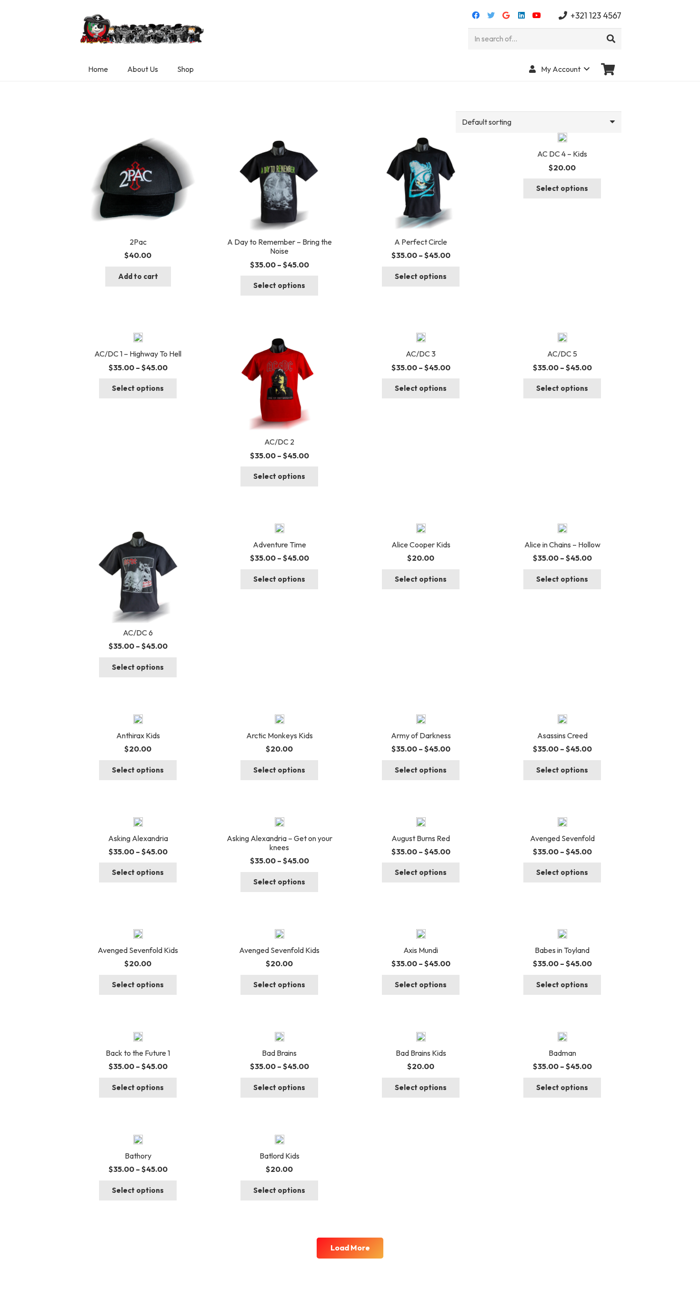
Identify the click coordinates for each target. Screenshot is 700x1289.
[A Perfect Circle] (420, 138)
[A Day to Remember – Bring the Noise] (279, 138)
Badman (562, 1053)
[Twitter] (491, 15)
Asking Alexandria (138, 838)
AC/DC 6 (138, 632)
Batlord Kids (280, 1155)
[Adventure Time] (279, 529)
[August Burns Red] (421, 823)
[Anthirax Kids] (138, 720)
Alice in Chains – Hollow (562, 544)
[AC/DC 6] (138, 529)
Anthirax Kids (138, 735)
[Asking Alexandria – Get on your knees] (279, 823)
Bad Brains (279, 1053)
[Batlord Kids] (279, 1140)
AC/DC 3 (421, 353)
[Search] (611, 39)
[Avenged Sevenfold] (562, 823)
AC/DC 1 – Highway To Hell (137, 353)
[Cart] (607, 69)
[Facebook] (475, 15)
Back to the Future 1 (138, 1053)
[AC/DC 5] (562, 338)
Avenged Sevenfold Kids (138, 950)
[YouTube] (536, 15)
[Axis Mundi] (421, 935)
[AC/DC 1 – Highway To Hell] (138, 338)
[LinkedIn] (521, 15)
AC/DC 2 (279, 441)
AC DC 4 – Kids (562, 154)
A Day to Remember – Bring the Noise (279, 246)
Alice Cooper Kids (420, 544)
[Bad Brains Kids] (421, 1037)
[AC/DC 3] (421, 338)
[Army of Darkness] (421, 720)
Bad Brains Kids (421, 1053)
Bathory (138, 1155)
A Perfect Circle (420, 242)
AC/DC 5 (562, 353)
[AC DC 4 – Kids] (562, 138)
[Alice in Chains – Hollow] (562, 529)
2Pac (138, 242)
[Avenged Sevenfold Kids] (138, 935)
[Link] (143, 28)
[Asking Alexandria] (138, 823)
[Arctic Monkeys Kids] (279, 720)
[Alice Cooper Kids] (421, 529)
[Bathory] (138, 1140)
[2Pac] (138, 138)
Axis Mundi (420, 950)
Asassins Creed (562, 735)
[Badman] (562, 1037)
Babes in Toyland (562, 950)
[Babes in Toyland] (562, 935)
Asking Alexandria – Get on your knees (279, 842)
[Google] (506, 15)
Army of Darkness (421, 735)
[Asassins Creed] (562, 720)
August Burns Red (420, 838)
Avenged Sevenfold (562, 838)
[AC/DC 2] (279, 338)
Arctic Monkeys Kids (279, 735)
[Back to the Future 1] (138, 1037)
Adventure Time (279, 544)
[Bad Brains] (279, 1037)
